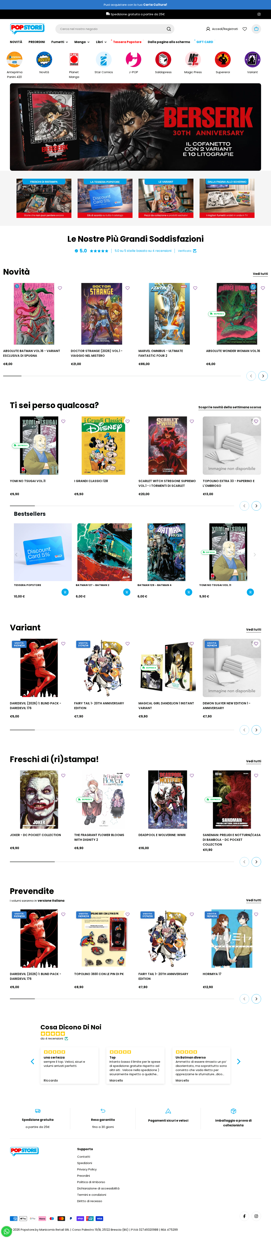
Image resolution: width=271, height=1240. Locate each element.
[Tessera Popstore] (43, 552)
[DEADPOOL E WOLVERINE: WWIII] (167, 799)
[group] (135, 127)
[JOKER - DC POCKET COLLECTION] (39, 799)
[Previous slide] (115, 163)
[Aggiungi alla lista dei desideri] (60, 288)
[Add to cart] (65, 592)
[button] (121, 163)
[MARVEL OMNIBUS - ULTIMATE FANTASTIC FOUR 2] (169, 314)
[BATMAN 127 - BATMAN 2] (105, 552)
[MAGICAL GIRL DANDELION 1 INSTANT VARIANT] (167, 668)
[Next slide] (155, 163)
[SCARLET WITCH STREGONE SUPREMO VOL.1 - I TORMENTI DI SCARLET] (167, 445)
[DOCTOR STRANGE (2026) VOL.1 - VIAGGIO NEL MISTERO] (102, 314)
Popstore (27, 1230)
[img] (137, 1033)
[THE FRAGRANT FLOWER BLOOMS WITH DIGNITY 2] (103, 799)
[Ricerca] (168, 29)
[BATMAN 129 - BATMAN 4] (166, 552)
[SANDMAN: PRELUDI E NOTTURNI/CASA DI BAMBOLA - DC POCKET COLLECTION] (232, 799)
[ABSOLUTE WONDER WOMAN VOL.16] (237, 314)
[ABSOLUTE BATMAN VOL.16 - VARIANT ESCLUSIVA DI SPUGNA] (34, 314)
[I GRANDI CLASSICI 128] (103, 445)
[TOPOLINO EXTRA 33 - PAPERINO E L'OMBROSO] (232, 445)
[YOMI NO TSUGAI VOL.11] (39, 445)
